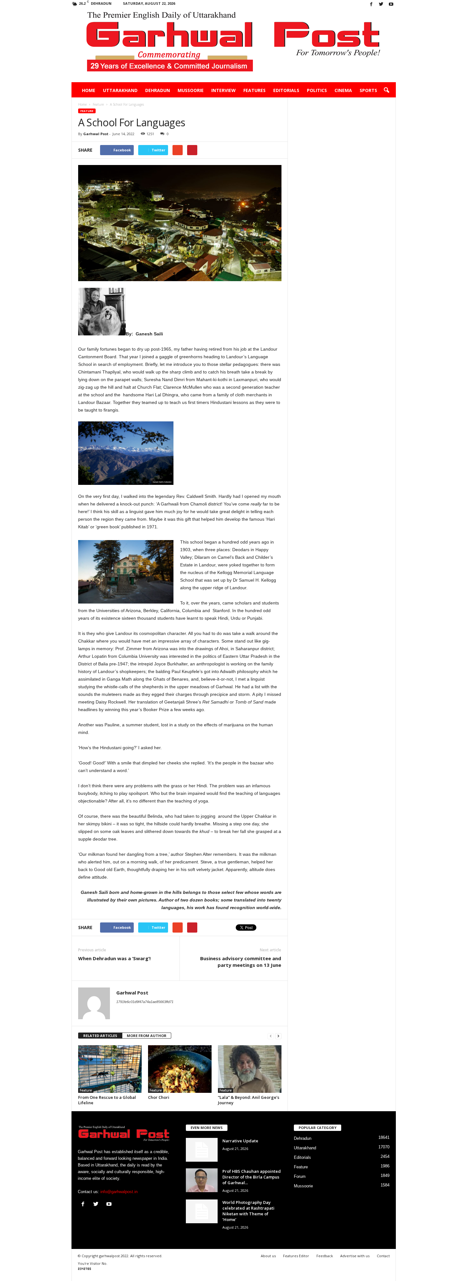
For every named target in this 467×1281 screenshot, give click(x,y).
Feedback (324, 1255)
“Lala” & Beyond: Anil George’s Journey (248, 1100)
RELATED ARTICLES (100, 1035)
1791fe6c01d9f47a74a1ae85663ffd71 (144, 1002)
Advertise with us (354, 1255)
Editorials (286, 90)
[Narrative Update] (202, 1150)
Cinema (343, 90)
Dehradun (157, 90)
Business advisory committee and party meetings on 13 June (240, 961)
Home (88, 90)
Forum (300, 1176)
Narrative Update (240, 1141)
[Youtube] (391, 4)
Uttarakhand (120, 90)
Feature (86, 111)
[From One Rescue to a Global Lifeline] (110, 1069)
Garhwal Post (95, 133)
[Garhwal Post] (233, 45)
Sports (368, 90)
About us (268, 1255)
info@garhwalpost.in (119, 1191)
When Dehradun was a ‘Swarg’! (114, 958)
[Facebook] (371, 4)
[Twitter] (381, 4)
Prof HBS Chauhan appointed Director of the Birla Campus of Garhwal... (251, 1176)
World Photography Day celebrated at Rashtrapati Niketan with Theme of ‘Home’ (248, 1210)
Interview (223, 90)
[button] (386, 90)
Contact (383, 1255)
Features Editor (296, 1255)
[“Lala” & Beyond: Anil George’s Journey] (249, 1069)
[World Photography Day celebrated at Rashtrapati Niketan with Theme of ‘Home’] (202, 1211)
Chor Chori (158, 1097)
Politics (317, 90)
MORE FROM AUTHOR (146, 1035)
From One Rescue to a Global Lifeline (107, 1100)
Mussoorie (191, 90)
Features (254, 90)
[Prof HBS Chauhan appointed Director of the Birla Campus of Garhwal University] (202, 1180)
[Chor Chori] (180, 1069)
